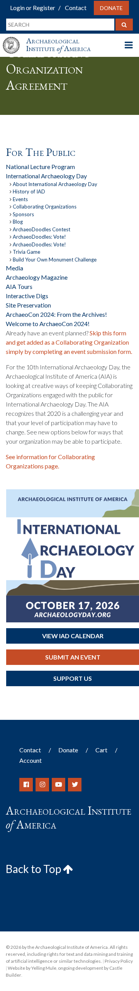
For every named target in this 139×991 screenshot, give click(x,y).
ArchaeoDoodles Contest (41, 229)
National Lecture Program (40, 166)
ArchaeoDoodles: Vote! (39, 237)
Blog (18, 222)
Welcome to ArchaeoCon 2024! (48, 323)
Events (20, 199)
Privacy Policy (119, 961)
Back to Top (34, 868)
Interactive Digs (27, 295)
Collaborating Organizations (44, 206)
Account (30, 760)
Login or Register (32, 7)
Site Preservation (28, 305)
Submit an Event (72, 657)
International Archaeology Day (46, 175)
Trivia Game (26, 252)
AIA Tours (19, 286)
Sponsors (23, 214)
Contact (75, 7)
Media (14, 268)
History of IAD (29, 191)
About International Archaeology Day (55, 184)
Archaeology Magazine (37, 277)
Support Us (72, 678)
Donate (111, 8)
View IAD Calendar (72, 635)
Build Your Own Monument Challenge (55, 259)
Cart (101, 750)
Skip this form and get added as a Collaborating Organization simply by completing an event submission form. (69, 342)
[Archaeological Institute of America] (14, 38)
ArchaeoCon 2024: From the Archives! (56, 314)
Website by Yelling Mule (32, 968)
